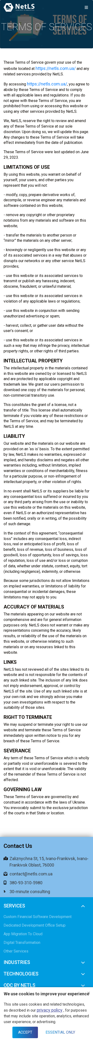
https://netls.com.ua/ (56, 68)
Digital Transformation (22, 942)
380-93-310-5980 (26, 882)
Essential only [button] (60, 1032)
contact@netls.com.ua (31, 873)
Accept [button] (25, 1032)
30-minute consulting (30, 891)
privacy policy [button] (49, 1010)
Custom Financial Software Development (38, 916)
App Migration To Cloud (23, 934)
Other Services (16, 951)
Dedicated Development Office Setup (35, 925)
